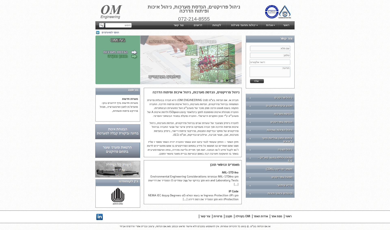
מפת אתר (276, 216)
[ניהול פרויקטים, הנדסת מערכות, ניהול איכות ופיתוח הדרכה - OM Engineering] (111, 18)
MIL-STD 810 (230, 172)
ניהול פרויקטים (283, 97)
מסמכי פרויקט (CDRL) (279, 169)
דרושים (198, 25)
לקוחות (216, 25)
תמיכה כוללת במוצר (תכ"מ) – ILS (275, 159)
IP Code (233, 191)
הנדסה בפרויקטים (281, 122)
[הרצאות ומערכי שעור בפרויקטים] (117, 157)
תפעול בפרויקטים (282, 177)
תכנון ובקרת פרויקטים (279, 105)
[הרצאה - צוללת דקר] (117, 176)
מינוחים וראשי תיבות (280, 193)
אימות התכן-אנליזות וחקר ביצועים (277, 140)
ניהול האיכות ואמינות (279, 130)
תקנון (228, 216)
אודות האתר (261, 216)
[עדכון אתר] (117, 138)
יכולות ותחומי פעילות (243, 25)
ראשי (286, 25)
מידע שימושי (284, 185)
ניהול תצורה (285, 149)
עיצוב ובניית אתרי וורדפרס (140, 226)
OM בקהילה (242, 216)
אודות (269, 25)
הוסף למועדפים (110, 32)
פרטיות (217, 216)
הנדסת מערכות (283, 113)
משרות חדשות (130, 99)
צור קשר (179, 25)
